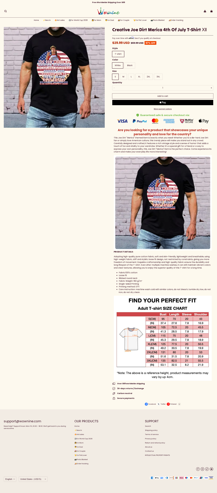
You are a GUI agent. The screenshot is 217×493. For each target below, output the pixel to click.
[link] (78, 20)
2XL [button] (148, 76)
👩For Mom (79, 443)
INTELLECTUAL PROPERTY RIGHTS (157, 455)
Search (148, 426)
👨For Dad (78, 447)
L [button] (131, 76)
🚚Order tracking (81, 464)
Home (76, 426)
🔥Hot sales (79, 434)
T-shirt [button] (118, 54)
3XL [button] (158, 76)
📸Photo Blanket (81, 459)
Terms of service (152, 434)
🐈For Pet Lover (80, 455)
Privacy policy (150, 439)
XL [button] (139, 76)
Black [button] (129, 65)
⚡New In (78, 430)
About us (148, 447)
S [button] (115, 76)
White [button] (118, 65)
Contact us (149, 451)
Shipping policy (151, 430)
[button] (5, 11)
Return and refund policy (155, 443)
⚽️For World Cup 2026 (83, 439)
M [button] (123, 76)
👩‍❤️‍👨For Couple (79, 451)
